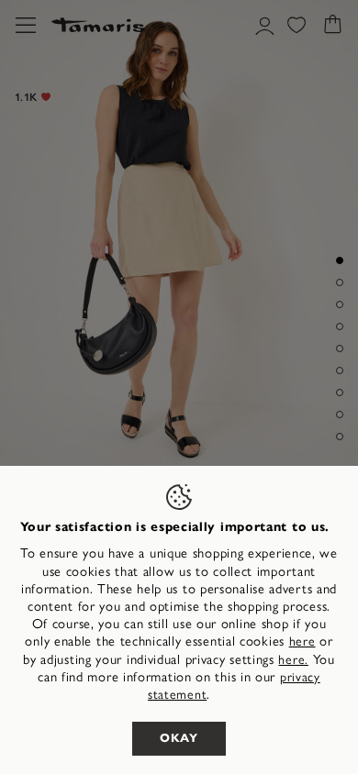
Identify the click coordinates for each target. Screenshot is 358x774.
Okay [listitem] (179, 738)
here (302, 641)
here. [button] (293, 660)
